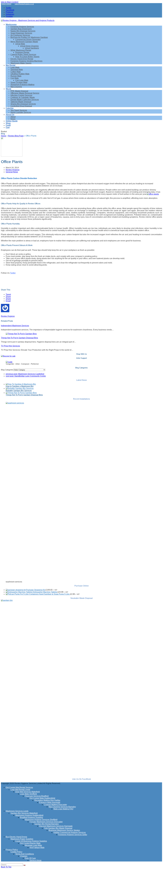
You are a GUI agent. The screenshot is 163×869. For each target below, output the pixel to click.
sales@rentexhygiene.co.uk (24, 4)
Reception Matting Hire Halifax (47, 800)
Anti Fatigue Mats (37, 847)
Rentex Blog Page (16, 136)
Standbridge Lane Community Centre (26, 376)
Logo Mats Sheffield (28, 794)
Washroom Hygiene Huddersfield (29, 815)
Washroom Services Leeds (17, 811)
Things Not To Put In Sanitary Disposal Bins (19, 338)
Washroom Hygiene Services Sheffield (41, 820)
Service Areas (35, 860)
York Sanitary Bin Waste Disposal (58, 828)
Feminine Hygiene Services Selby (72, 835)
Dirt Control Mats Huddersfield (42, 798)
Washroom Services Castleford (25, 374)
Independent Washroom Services (15, 326)
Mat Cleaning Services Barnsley (62, 807)
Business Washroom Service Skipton (64, 830)
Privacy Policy (12, 850)
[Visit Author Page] (5, 312)
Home (3, 136)
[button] (8, 125)
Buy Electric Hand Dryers (16, 837)
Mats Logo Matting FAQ (63, 809)
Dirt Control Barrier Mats (30, 843)
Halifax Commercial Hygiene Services (69, 832)
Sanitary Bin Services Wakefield (24, 813)
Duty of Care (30, 858)
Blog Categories (7, 370)
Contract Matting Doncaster (55, 805)
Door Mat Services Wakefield (27, 792)
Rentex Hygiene (12, 170)
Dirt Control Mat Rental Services (19, 787)
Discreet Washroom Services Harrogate (56, 826)
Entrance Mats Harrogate (49, 802)
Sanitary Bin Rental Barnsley (46, 824)
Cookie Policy (16, 852)
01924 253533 (6, 4)
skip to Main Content (9, 2)
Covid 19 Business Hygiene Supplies (31, 841)
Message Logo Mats (33, 845)
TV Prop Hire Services (10, 346)
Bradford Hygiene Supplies (31, 817)
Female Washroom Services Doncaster (46, 822)
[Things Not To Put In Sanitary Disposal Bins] (21, 334)
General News (12, 172)
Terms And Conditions (24, 854)
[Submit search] (24, 865)
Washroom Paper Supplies (22, 839)
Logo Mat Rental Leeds (20, 790)
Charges (23, 856)
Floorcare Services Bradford (37, 796)
